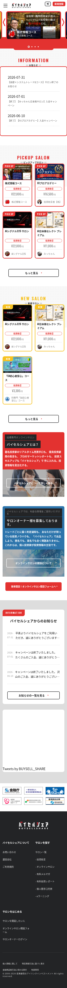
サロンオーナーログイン (15, 939)
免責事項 (35, 969)
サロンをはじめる (12, 911)
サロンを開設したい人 (14, 921)
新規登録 (59, 4)
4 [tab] (38, 46)
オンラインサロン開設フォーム (16, 930)
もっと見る (31, 273)
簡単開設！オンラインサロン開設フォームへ (33, 586)
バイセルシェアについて (16, 842)
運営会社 (7, 859)
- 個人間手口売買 (43, 889)
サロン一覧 (41, 852)
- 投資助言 (40, 859)
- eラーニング (42, 896)
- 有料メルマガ (42, 874)
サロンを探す (42, 842)
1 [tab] (28, 46)
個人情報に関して (10, 963)
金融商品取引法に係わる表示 (15, 969)
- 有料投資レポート (45, 881)
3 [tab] (35, 46)
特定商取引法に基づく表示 (33, 963)
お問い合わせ (9, 852)
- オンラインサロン (45, 866)
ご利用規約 (8, 866)
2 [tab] (31, 46)
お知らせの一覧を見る (32, 695)
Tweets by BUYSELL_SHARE (24, 768)
